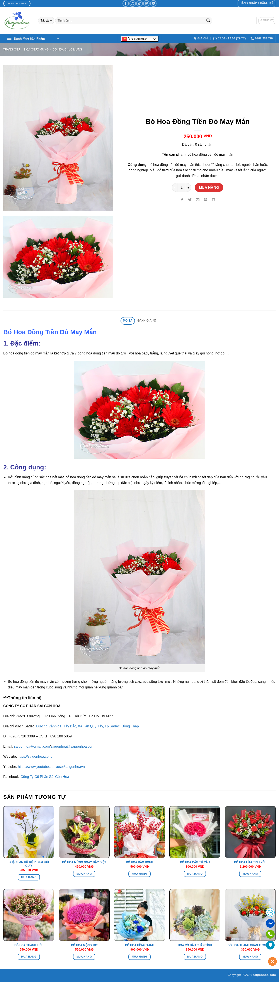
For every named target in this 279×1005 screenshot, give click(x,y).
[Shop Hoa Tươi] (17, 20)
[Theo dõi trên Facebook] (125, 3)
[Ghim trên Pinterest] (205, 200)
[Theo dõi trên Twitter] (146, 3)
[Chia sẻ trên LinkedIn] (213, 200)
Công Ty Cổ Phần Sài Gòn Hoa (44, 777)
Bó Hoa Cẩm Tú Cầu (195, 862)
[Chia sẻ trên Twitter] (190, 200)
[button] (256, 3)
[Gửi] (208, 20)
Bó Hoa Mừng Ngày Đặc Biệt (84, 862)
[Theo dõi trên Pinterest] (153, 3)
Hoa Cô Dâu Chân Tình (195, 945)
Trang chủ (11, 49)
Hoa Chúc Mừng (36, 49)
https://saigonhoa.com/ (35, 756)
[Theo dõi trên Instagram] (132, 3)
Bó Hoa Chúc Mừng (67, 49)
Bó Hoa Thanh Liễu (28, 945)
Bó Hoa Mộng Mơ (84, 945)
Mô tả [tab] (127, 320)
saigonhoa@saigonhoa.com (72, 746)
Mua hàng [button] (28, 877)
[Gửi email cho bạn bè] (197, 200)
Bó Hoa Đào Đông (139, 862)
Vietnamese (137, 38)
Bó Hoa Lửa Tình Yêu (250, 862)
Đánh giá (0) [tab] (147, 320)
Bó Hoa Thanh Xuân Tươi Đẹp (250, 945)
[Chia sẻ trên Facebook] (182, 200)
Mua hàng (209, 187)
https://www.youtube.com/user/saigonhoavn (51, 767)
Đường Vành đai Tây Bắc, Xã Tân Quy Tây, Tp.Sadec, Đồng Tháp (87, 726)
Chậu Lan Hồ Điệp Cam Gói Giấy (29, 863)
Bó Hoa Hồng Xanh (139, 945)
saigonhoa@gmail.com (32, 746)
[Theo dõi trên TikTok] (139, 3)
